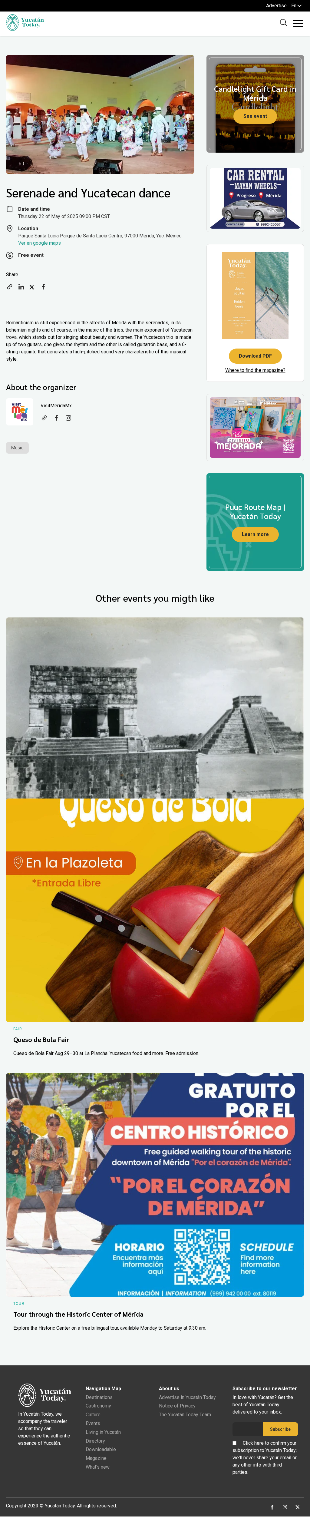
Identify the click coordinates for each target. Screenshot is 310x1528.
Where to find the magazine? (255, 370)
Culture (93, 1414)
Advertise (276, 5)
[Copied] (9, 289)
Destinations (99, 1397)
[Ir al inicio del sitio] (25, 29)
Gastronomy (98, 1406)
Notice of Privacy (177, 1406)
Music (17, 448)
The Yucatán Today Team (185, 1414)
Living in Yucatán (103, 1432)
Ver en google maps (39, 243)
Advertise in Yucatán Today (187, 1397)
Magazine (96, 1458)
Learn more (255, 534)
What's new (98, 1467)
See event (255, 116)
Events (93, 1423)
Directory (95, 1441)
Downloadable (101, 1449)
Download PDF (255, 356)
